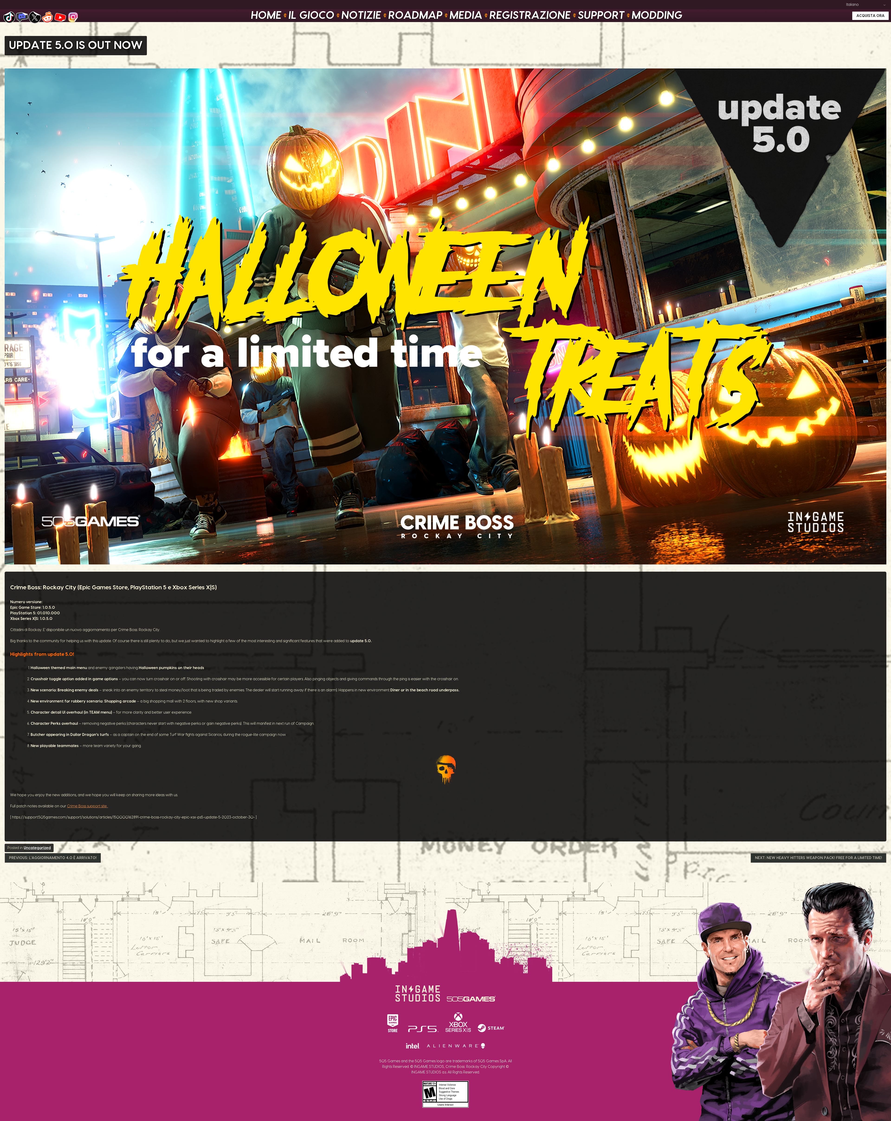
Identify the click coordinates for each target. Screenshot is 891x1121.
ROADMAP (415, 15)
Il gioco (312, 15)
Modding (657, 15)
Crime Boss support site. (87, 806)
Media (466, 15)
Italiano (852, 4)
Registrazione (530, 15)
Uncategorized (37, 848)
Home (266, 15)
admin (65, 66)
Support (601, 15)
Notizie (361, 15)
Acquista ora (870, 16)
